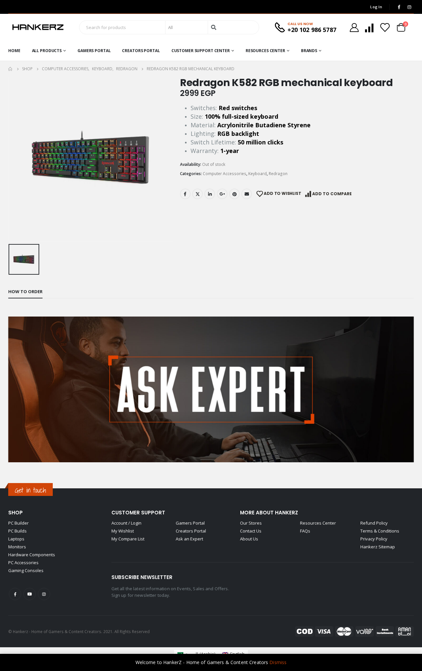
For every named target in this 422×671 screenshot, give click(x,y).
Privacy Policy (373, 539)
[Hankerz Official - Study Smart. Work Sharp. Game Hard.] (38, 27)
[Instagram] (409, 7)
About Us (249, 539)
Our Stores (251, 523)
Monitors (17, 547)
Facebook (185, 194)
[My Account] (354, 27)
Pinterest (234, 194)
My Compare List (127, 539)
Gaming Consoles (26, 570)
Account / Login (126, 523)
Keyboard (257, 173)
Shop (15, 512)
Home (14, 50)
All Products (47, 50)
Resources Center (265, 50)
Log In (376, 6)
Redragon (278, 173)
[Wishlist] (384, 27)
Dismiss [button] (277, 662)
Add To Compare (332, 194)
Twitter (197, 194)
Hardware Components (31, 555)
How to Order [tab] (25, 291)
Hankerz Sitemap (377, 547)
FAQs (305, 531)
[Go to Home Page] (10, 69)
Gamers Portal (93, 50)
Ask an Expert (189, 539)
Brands (309, 50)
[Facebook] (399, 7)
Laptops (16, 539)
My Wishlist (122, 531)
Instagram (44, 594)
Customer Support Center (200, 50)
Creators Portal (141, 50)
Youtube (29, 594)
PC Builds (17, 531)
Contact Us (250, 531)
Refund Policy (374, 523)
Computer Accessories (224, 173)
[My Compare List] (369, 27)
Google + (222, 194)
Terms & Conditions (379, 531)
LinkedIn (209, 194)
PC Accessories (23, 562)
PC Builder (18, 523)
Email (246, 194)
